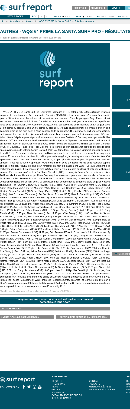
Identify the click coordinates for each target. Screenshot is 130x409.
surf (27, 291)
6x (14, 291)
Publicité (94, 384)
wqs (10, 291)
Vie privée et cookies (102, 389)
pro (31, 291)
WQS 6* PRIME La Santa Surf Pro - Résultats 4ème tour (67, 21)
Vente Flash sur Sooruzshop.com (21, 317)
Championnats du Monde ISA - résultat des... (83, 317)
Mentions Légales (100, 386)
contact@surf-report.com (55, 302)
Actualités (15, 21)
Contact (94, 381)
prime (18, 291)
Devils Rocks (15, 16)
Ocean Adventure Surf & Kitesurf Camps (67, 396)
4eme (42, 291)
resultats (36, 291)
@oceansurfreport (19, 38)
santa (23, 291)
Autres (29, 21)
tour (46, 291)
